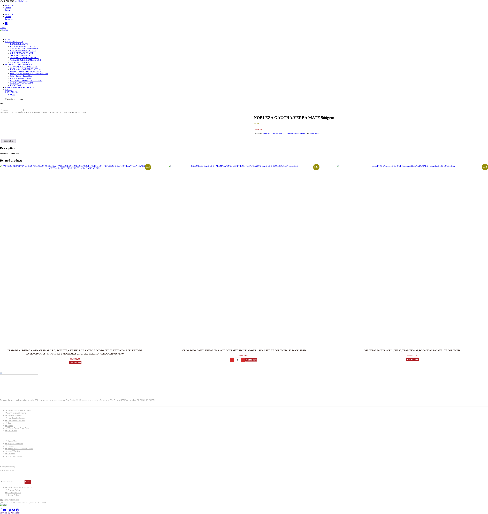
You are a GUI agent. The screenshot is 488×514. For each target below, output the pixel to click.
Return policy (13, 495)
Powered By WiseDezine (10, 513)
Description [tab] (8, 141)
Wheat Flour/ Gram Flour (18, 428)
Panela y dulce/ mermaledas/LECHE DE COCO (29, 74)
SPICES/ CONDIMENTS (20, 55)
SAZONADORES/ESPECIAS (21, 83)
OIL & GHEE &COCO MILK (22, 53)
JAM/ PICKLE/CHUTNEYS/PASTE (24, 48)
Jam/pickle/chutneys (16, 413)
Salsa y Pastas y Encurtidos (21, 76)
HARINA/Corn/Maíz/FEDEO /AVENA (25, 69)
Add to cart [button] (251, 360)
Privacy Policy (13, 490)
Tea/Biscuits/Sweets (16, 418)
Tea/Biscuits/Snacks (16, 420)
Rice (9, 423)
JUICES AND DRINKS (19, 62)
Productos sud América (15, 112)
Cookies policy (14, 492)
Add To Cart (75, 363)
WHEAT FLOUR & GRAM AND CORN (26, 60)
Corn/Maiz (12, 441)
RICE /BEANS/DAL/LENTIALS (23, 51)
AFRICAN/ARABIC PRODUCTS (19, 87)
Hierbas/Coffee (14, 456)
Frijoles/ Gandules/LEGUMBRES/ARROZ (26, 71)
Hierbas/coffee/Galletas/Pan (21, 78)
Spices (10, 425)
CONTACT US (11, 92)
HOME (8, 39)
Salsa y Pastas (13, 451)
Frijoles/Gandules (15, 443)
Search (27, 482)
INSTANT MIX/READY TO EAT (23, 46)
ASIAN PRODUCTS (14, 41)
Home (2, 112)
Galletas (11, 453)
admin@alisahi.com (11, 500)
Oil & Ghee (12, 430)
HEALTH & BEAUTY (19, 44)
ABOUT (8, 90)
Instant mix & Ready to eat (19, 410)
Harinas (10, 446)
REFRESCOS (15, 85)
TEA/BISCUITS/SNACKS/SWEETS (24, 58)
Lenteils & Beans (14, 415)
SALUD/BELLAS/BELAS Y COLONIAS (26, 81)
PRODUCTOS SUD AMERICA (18, 64)
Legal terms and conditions (19, 487)
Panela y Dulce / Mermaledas (20, 448)
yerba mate (314, 133)
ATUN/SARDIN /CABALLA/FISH (23, 67)
